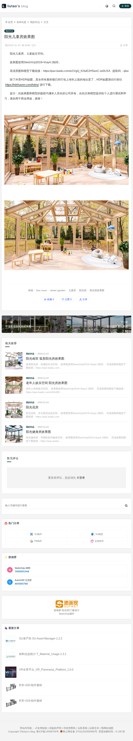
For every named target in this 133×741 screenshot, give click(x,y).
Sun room (41, 290)
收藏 (50, 299)
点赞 (68, 299)
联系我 (83, 728)
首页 (10, 22)
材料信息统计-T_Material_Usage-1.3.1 (42, 654)
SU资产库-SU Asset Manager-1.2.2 (40, 638)
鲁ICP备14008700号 (47, 731)
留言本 (95, 728)
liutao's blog (28, 731)
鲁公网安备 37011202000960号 (80, 731)
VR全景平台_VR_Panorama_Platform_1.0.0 (46, 669)
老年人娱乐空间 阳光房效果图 (46, 383)
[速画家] (66, 604)
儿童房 (72, 290)
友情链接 (42, 728)
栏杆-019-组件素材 (30, 700)
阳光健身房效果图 (38, 432)
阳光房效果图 (97, 290)
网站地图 (108, 728)
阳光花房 (32, 407)
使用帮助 (71, 728)
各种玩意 (21, 22)
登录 (126, 6)
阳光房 (82, 290)
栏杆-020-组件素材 (30, 685)
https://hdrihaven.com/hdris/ (22, 84)
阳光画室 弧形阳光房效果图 (45, 358)
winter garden (57, 290)
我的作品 (35, 22)
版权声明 (56, 728)
